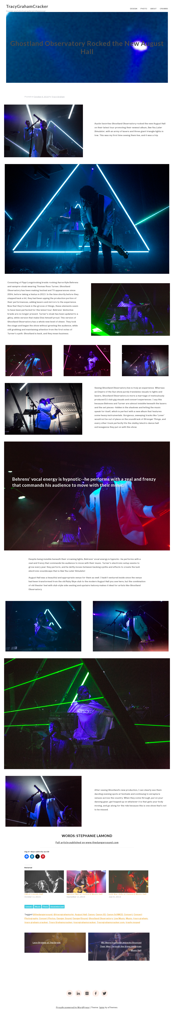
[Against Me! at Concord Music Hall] (86, 881)
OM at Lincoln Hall (33, 894)
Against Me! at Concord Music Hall (84, 894)
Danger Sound (64, 918)
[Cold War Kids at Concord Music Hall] (128, 881)
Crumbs (164, 8)
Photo (143, 8)
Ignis (101, 1007)
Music (38, 906)
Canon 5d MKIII (115, 914)
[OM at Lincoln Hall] (44, 881)
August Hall (81, 914)
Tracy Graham (58, 97)
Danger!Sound (80, 918)
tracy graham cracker (36, 922)
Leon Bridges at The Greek (47, 942)
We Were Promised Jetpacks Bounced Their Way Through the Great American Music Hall (120, 946)
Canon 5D (101, 914)
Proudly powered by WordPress (72, 1007)
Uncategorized (57, 906)
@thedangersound (42, 914)
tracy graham (140, 918)
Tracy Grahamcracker (60, 922)
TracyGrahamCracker (27, 6)
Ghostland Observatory (101, 918)
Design (133, 8)
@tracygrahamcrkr (63, 914)
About (153, 8)
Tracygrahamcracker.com (111, 922)
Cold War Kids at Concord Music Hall (127, 894)
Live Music (119, 918)
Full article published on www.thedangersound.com (87, 842)
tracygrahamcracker (84, 922)
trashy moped (133, 922)
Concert (29, 906)
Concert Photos (47, 918)
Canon (91, 914)
